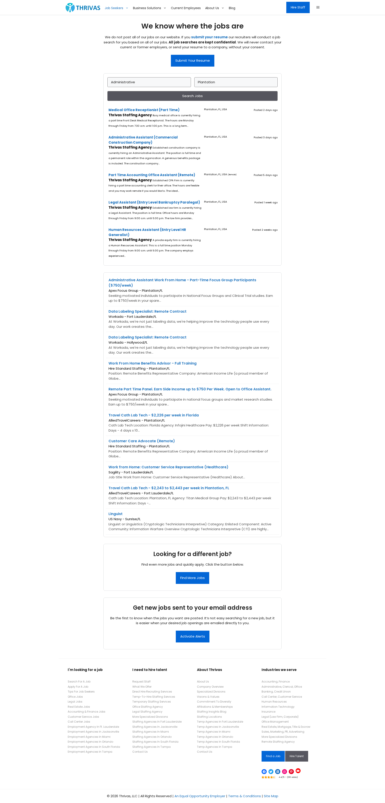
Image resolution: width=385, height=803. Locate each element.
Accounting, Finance (276, 681)
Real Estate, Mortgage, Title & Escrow (286, 727)
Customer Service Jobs (83, 717)
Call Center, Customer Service (282, 697)
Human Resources (274, 701)
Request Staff (141, 681)
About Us (212, 8)
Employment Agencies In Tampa (90, 752)
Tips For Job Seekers (81, 691)
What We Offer (142, 687)
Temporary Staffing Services (151, 701)
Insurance (268, 711)
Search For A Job (79, 681)
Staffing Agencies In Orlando (152, 737)
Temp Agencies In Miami (213, 732)
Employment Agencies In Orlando (90, 742)
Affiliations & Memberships (215, 707)
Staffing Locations (209, 717)
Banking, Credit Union (276, 691)
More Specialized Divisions (150, 717)
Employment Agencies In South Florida (94, 747)
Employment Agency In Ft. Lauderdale (93, 727)
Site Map (271, 796)
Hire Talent (297, 756)
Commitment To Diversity (214, 701)
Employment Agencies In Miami (89, 737)
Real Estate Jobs (79, 707)
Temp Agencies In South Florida (218, 742)
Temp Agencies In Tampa (214, 747)
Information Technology (278, 707)
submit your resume (209, 37)
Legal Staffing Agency (147, 711)
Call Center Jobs (79, 722)
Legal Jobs (75, 701)
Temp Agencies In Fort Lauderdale (220, 722)
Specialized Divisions (211, 691)
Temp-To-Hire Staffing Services (153, 697)
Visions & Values (208, 697)
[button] (318, 7)
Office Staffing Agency (147, 707)
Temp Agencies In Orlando (215, 737)
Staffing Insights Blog (211, 711)
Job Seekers (114, 8)
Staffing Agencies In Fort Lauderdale (157, 722)
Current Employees (186, 8)
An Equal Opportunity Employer (199, 796)
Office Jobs (75, 697)
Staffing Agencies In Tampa (151, 747)
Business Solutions (147, 8)
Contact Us (140, 752)
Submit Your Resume (192, 60)
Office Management (275, 722)
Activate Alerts (192, 636)
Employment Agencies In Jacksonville (93, 732)
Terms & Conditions (244, 796)
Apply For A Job (78, 687)
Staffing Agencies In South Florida (155, 742)
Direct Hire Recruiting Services (152, 691)
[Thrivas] (81, 7)
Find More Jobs (192, 577)
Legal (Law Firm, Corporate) (280, 717)
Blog (232, 8)
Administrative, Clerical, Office (282, 687)
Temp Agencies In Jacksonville (218, 727)
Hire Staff (298, 7)
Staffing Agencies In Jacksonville (154, 727)
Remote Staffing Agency (278, 742)
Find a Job (273, 756)
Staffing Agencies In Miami (150, 732)
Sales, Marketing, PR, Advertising (283, 732)
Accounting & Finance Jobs (86, 711)
